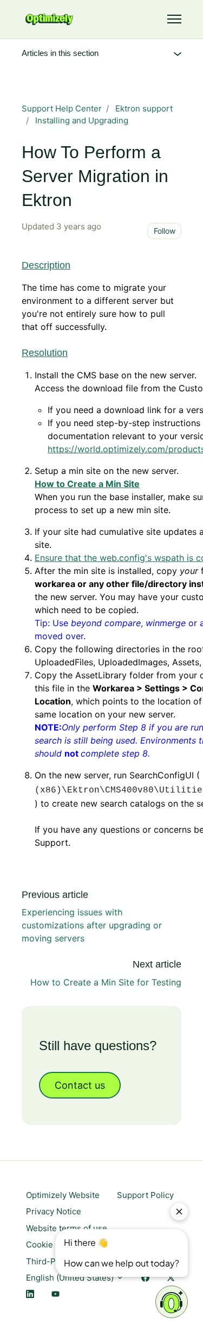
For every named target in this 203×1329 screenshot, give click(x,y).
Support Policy (145, 1195)
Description (46, 265)
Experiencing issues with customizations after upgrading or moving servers (92, 925)
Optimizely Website (63, 1195)
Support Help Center (62, 108)
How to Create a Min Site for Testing (105, 982)
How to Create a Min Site (87, 483)
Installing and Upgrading (81, 120)
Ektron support (144, 108)
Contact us (80, 1085)
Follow (164, 230)
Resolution (45, 352)
